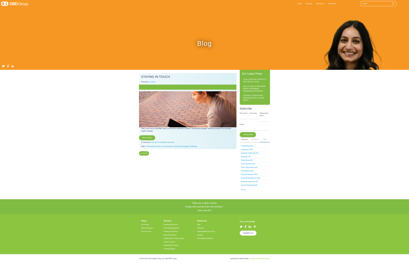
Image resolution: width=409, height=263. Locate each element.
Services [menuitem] (309, 3)
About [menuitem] (300, 3)
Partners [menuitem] (200, 235)
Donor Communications (164, 146)
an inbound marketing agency (259, 258)
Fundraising (247, 146)
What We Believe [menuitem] (147, 228)
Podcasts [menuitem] (200, 228)
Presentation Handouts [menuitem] (205, 238)
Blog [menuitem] (198, 224)
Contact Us (248, 233)
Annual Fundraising (249, 185)
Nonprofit (245, 156)
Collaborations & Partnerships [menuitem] (173, 238)
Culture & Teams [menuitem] (169, 242)
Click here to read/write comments (162, 142)
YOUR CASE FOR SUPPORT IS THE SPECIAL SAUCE (254, 80)
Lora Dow (152, 82)
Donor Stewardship (249, 167)
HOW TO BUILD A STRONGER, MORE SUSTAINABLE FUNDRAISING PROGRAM (254, 88)
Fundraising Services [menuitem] (170, 224)
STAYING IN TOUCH (155, 76)
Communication (248, 164)
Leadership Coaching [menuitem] (170, 245)
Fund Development (249, 174)
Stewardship (150, 146)
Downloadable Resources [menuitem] (206, 231)
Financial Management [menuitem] (171, 228)
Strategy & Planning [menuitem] (170, 231)
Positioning (193, 146)
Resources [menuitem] (320, 3)
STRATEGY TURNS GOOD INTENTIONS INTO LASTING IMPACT (253, 98)
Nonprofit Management (250, 178)
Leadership (247, 149)
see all (243, 190)
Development (247, 171)
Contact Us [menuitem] (332, 3)
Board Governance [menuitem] (170, 235)
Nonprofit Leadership (250, 153)
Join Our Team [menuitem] (146, 231)
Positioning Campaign (180, 146)
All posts (144, 153)
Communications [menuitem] (169, 249)
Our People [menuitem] (145, 224)
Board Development (249, 181)
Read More (147, 138)
